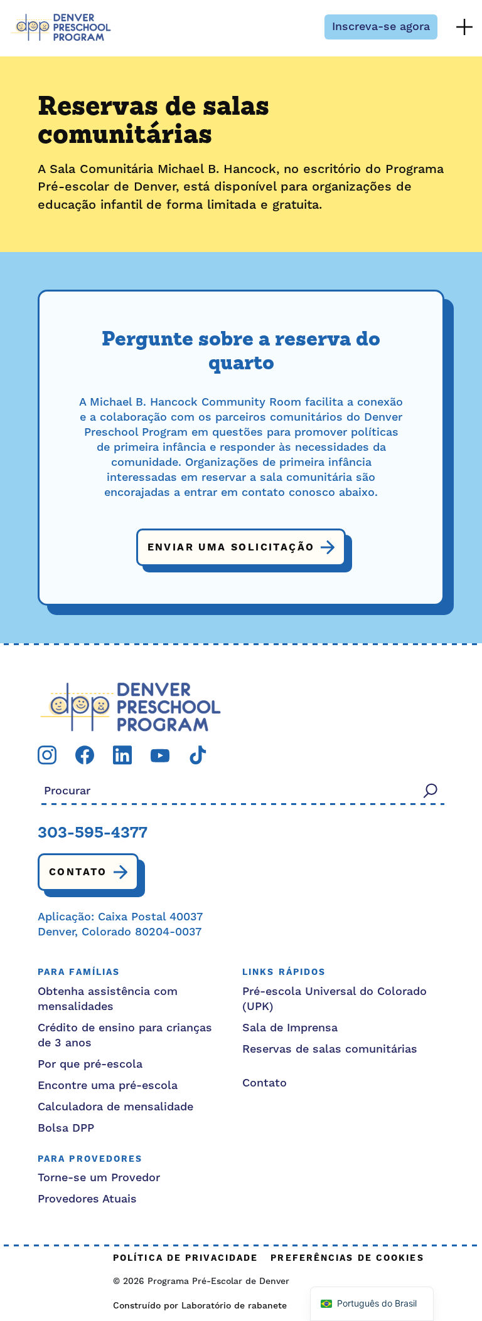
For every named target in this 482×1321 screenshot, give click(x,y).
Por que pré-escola (90, 1064)
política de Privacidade (185, 1258)
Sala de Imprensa (290, 1028)
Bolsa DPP (66, 1128)
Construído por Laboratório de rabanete (200, 1306)
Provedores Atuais (87, 1199)
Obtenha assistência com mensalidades (108, 999)
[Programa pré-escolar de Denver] (60, 27)
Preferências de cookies (347, 1258)
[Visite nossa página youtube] (160, 755)
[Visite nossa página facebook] (84, 754)
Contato (78, 872)
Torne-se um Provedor (99, 1178)
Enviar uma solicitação (231, 547)
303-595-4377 (92, 833)
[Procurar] (430, 790)
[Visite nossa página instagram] (47, 754)
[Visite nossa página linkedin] (122, 754)
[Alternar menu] (464, 27)
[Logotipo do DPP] (130, 706)
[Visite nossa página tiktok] (197, 754)
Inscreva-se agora (381, 26)
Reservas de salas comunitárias (329, 1049)
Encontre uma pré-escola (108, 1085)
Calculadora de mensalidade (115, 1107)
